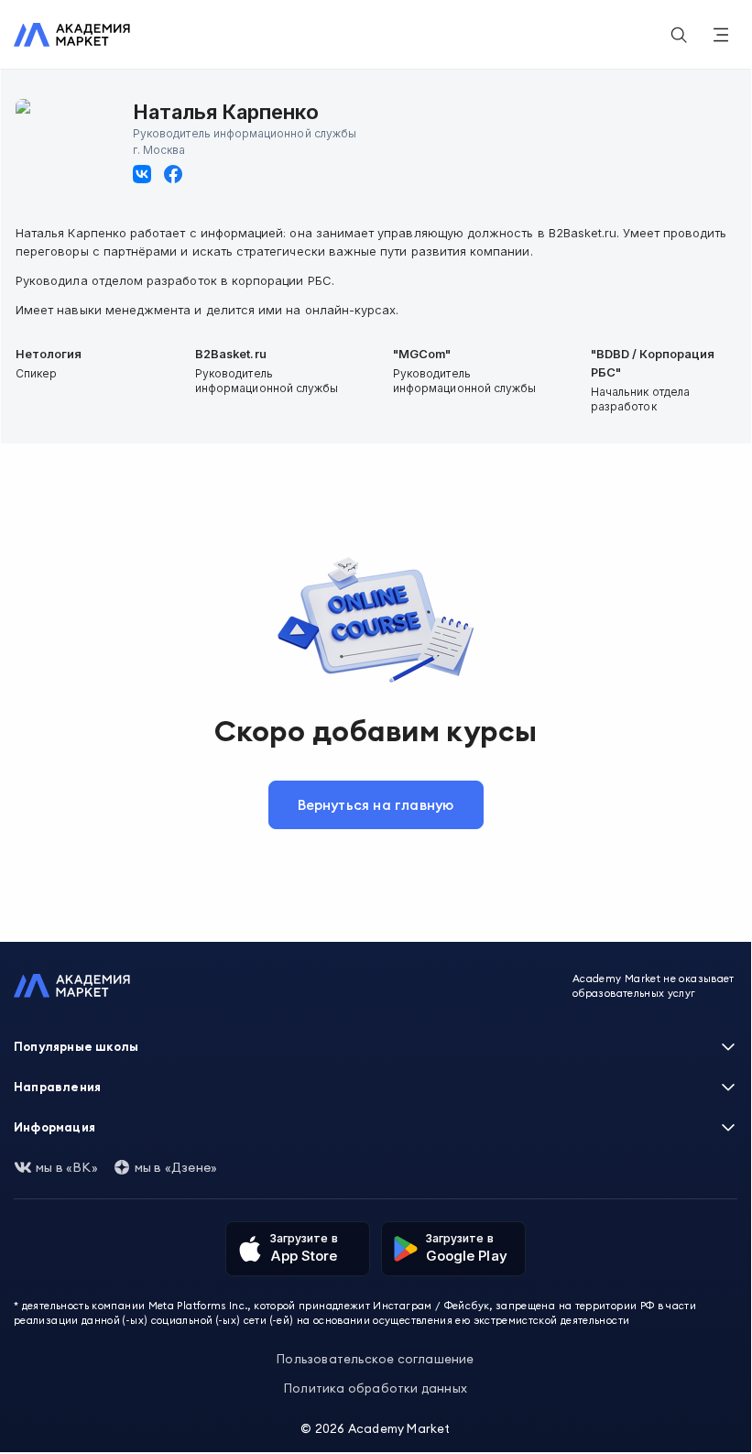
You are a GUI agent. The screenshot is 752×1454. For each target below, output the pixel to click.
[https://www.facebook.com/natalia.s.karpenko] (173, 174)
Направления (57, 1086)
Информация (54, 1127)
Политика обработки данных (375, 1388)
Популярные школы (76, 1046)
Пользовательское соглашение (375, 1358)
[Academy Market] (72, 35)
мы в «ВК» (67, 1167)
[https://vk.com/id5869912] (142, 174)
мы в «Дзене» (176, 1167)
